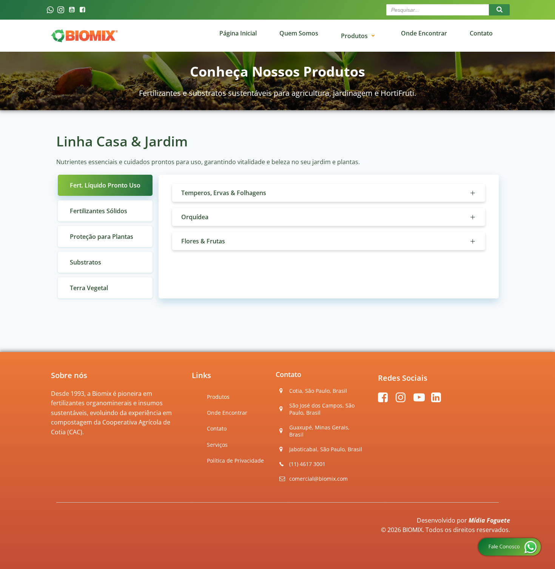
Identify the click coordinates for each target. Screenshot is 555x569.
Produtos (354, 35)
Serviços (217, 444)
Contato (217, 428)
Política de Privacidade (235, 460)
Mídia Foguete (489, 520)
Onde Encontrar (227, 412)
